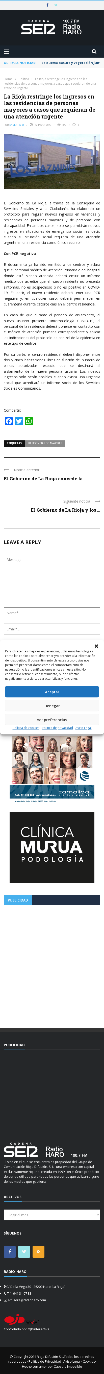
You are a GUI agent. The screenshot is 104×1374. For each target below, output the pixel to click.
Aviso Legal (83, 728)
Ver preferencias (52, 719)
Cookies (89, 1361)
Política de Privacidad (45, 1361)
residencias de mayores (45, 443)
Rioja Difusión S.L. (50, 1356)
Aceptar (52, 691)
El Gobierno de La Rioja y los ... (65, 510)
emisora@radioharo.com (27, 1300)
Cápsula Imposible (68, 1366)
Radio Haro (16, 125)
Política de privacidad (57, 728)
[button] (96, 646)
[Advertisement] (52, 965)
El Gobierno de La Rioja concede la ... (45, 479)
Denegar (52, 705)
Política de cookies (26, 728)
